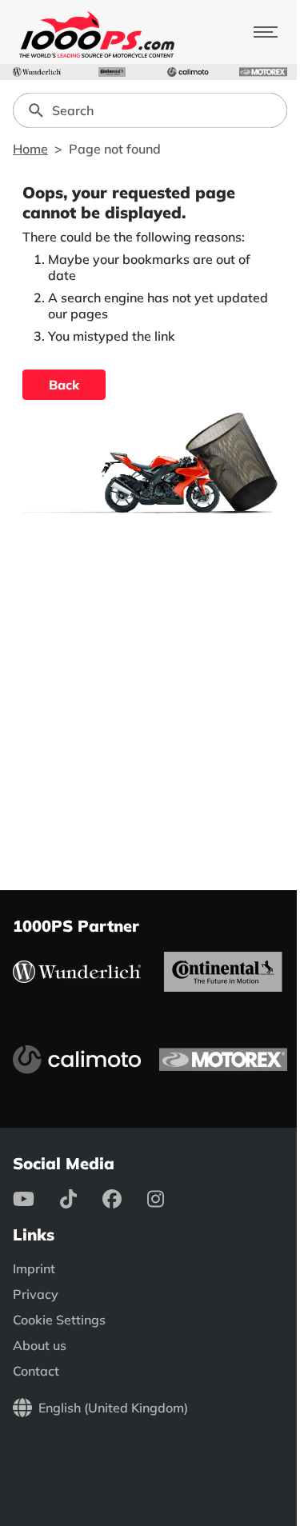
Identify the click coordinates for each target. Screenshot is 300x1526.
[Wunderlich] (37, 72)
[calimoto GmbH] (188, 72)
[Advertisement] (150, 695)
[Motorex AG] (263, 72)
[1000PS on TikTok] (81, 1198)
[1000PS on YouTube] (36, 1198)
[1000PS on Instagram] (168, 1198)
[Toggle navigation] (265, 32)
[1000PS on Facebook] (124, 1198)
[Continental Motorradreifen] (112, 72)
